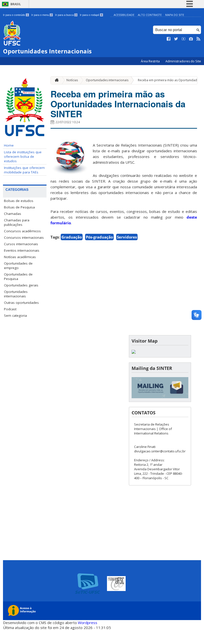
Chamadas (12, 213)
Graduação (71, 237)
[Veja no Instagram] (191, 39)
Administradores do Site (183, 61)
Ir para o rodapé (91, 14)
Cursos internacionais (21, 244)
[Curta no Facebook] (169, 39)
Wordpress (87, 622)
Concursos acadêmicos (22, 231)
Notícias (72, 80)
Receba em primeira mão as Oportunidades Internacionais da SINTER (118, 104)
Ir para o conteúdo (15, 14)
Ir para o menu (41, 14)
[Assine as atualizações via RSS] (199, 39)
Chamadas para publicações (16, 222)
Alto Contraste (150, 15)
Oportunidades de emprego (18, 265)
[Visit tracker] (134, 352)
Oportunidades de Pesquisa (18, 276)
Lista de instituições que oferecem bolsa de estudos (23, 156)
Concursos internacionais (24, 237)
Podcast (10, 309)
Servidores (127, 237)
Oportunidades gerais (21, 285)
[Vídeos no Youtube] (184, 39)
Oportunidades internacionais (16, 293)
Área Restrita (150, 61)
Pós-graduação (99, 237)
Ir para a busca (66, 14)
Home (9, 145)
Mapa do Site (174, 15)
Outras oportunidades (21, 302)
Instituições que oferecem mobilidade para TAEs (24, 169)
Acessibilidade (124, 15)
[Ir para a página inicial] (55, 80)
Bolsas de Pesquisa (19, 207)
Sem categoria (15, 315)
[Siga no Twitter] (176, 39)
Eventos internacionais (21, 250)
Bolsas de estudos (18, 200)
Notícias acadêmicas (20, 257)
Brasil (15, 4)
